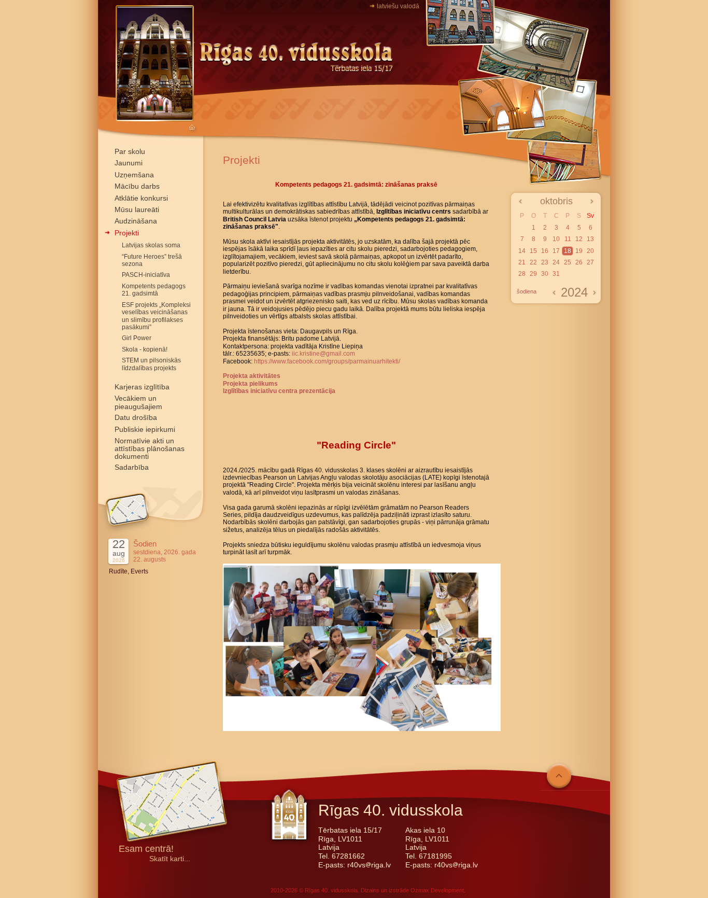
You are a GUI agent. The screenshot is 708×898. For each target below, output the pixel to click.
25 (567, 262)
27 (590, 262)
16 (544, 251)
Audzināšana (136, 221)
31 (556, 273)
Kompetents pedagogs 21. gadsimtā (154, 290)
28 (522, 273)
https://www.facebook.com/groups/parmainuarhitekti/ (327, 361)
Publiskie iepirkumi (145, 429)
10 (556, 239)
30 (544, 273)
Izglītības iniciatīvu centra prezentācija (279, 391)
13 (590, 239)
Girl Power (136, 338)
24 (556, 262)
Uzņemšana (134, 175)
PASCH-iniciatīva (146, 274)
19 (579, 251)
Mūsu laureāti (137, 209)
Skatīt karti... (169, 859)
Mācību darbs (137, 186)
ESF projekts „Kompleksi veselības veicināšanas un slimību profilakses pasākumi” (156, 316)
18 (567, 251)
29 (533, 273)
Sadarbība (132, 467)
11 (567, 239)
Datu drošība (136, 417)
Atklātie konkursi (141, 198)
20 (590, 251)
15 (533, 251)
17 (556, 251)
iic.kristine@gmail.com (323, 353)
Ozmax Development (437, 890)
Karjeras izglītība (142, 387)
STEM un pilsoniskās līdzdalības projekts (151, 364)
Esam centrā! (146, 849)
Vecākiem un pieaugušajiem (138, 402)
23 (544, 262)
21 (522, 262)
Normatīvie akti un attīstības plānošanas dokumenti (150, 448)
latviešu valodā (398, 6)
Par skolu (130, 151)
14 (522, 251)
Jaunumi (129, 163)
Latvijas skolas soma (151, 245)
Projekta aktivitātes (251, 376)
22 (533, 262)
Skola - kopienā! (144, 349)
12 (579, 239)
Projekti (127, 233)
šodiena (526, 291)
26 (579, 262)
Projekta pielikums (250, 383)
